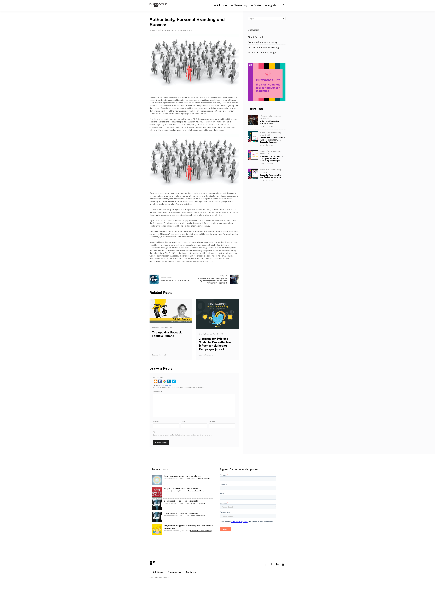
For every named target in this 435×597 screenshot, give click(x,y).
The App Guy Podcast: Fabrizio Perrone (167, 334)
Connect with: (158, 377)
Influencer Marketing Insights (263, 52)
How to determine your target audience (182, 476)
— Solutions (220, 5)
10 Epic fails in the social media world (181, 488)
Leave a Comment (159, 355)
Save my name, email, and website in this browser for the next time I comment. (182, 435)
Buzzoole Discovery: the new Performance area (270, 176)
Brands (201, 334)
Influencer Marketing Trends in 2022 (269, 122)
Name (156, 421)
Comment (157, 392)
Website (212, 421)
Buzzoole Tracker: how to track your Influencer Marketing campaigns (271, 158)
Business (153, 30)
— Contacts (257, 5)
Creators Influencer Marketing (263, 47)
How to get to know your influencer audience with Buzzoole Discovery (272, 139)
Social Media (199, 491)
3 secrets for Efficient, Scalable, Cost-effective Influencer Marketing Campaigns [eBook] (215, 344)
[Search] (283, 5)
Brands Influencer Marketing (262, 42)
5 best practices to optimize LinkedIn (181, 501)
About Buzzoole (256, 37)
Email (183, 421)
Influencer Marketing (167, 30)
